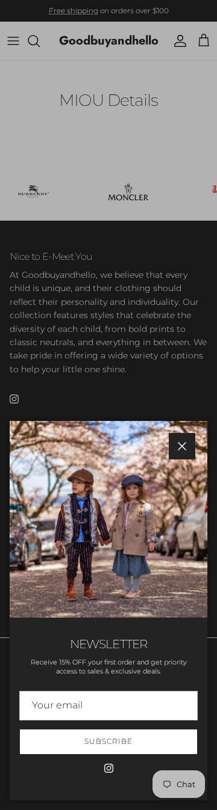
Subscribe (108, 741)
